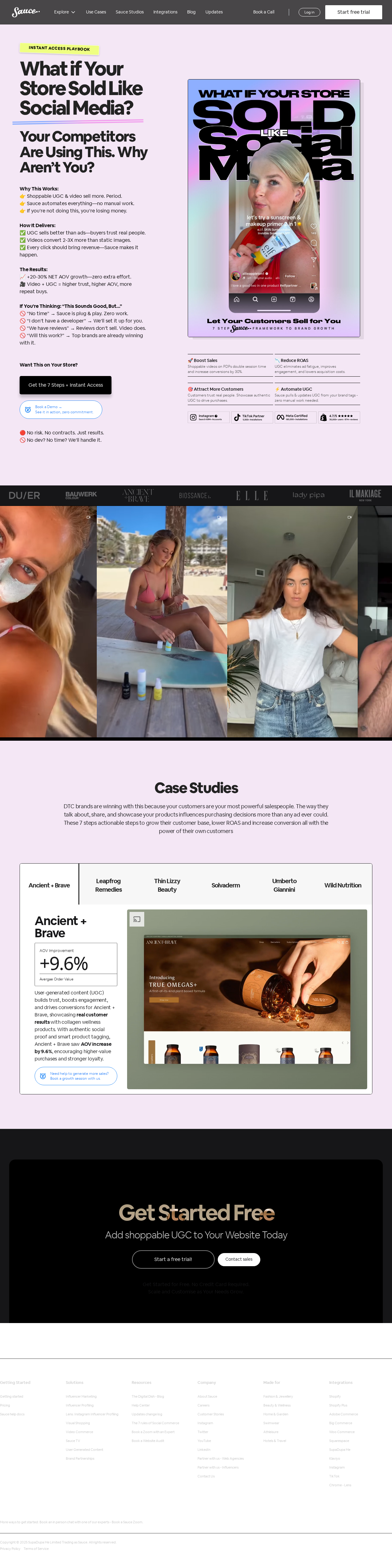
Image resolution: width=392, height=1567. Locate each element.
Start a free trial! (173, 1259)
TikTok (334, 1476)
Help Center (141, 1405)
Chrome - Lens (340, 1485)
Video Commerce (79, 1432)
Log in (309, 12)
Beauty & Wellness (277, 1405)
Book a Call (263, 12)
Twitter (203, 1432)
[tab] (49, 884)
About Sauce (207, 1396)
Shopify (335, 1396)
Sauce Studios (130, 12)
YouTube (204, 1441)
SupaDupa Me (339, 1449)
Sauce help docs (12, 1414)
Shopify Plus (338, 1405)
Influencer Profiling (80, 1405)
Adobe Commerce (343, 1414)
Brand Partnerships (80, 1458)
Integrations (165, 12)
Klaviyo (334, 1458)
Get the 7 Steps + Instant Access (65, 385)
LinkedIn (204, 1449)
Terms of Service (36, 1548)
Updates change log (147, 1414)
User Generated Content (84, 1449)
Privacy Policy (10, 1548)
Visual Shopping (78, 1423)
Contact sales (238, 1259)
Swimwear (271, 1423)
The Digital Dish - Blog (148, 1396)
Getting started (11, 1396)
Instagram (205, 1423)
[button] (65, 12)
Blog (191, 12)
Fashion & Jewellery (278, 1396)
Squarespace (339, 1441)
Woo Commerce (342, 1432)
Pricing (5, 1405)
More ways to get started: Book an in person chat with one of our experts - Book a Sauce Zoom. (71, 1522)
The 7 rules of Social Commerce (155, 1423)
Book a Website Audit (148, 1441)
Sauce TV (73, 1441)
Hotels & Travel (274, 1441)
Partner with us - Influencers (218, 1467)
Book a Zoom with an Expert (153, 1432)
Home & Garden (275, 1414)
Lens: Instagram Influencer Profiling (92, 1414)
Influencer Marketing (81, 1396)
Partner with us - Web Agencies (221, 1458)
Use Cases (96, 12)
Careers (203, 1405)
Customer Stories (211, 1414)
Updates (214, 12)
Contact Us (206, 1476)
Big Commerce (340, 1423)
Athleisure (270, 1432)
